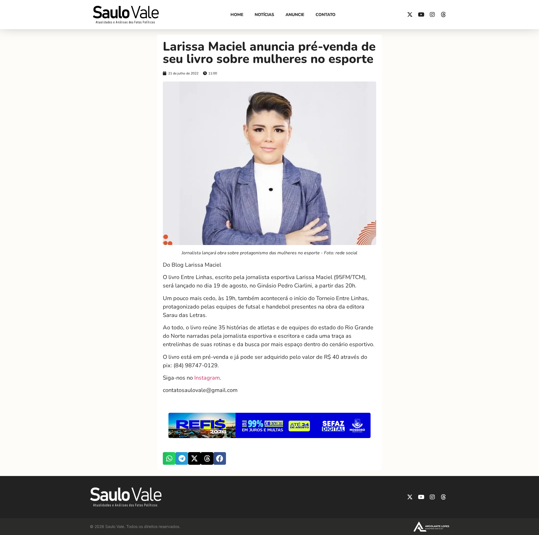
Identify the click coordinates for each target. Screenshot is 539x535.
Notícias (264, 14)
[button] (169, 458)
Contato (325, 14)
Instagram (207, 378)
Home (236, 14)
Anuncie (295, 14)
